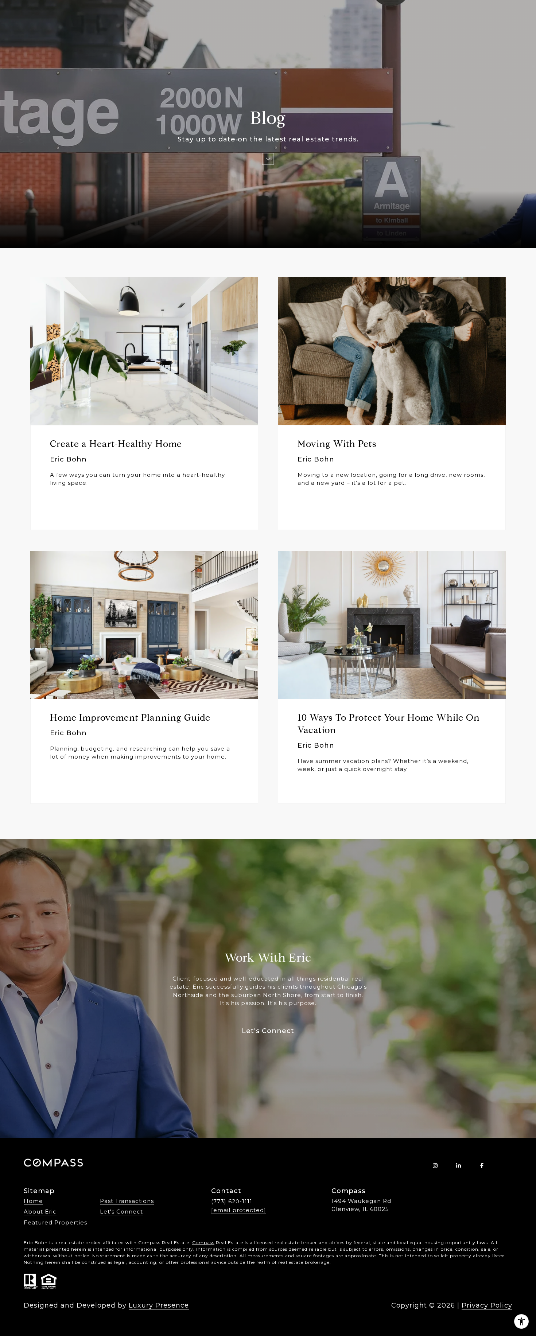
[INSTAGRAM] (435, 1165)
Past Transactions (127, 1200)
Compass (203, 1242)
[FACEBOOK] (481, 1165)
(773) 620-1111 (231, 1201)
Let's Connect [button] (268, 1031)
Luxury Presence (159, 1305)
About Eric (40, 1211)
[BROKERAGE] (505, 1165)
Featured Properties (55, 1222)
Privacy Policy (487, 1305)
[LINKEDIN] (458, 1165)
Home (33, 1200)
